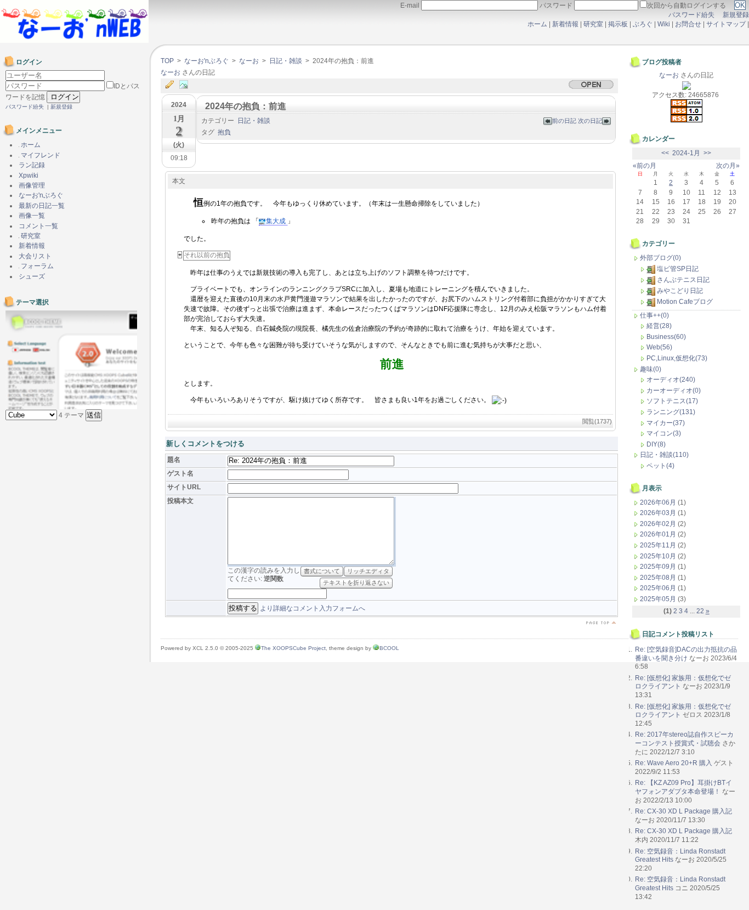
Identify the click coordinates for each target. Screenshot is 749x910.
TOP (167, 61)
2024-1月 (686, 153)
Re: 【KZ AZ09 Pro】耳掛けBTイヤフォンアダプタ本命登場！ (683, 787)
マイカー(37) (665, 423)
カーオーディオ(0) (673, 390)
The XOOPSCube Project (293, 648)
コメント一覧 (38, 226)
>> (707, 153)
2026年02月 (659, 524)
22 (700, 611)
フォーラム (36, 266)
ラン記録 (32, 165)
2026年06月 (659, 502)
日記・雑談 (285, 61)
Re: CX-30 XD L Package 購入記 (683, 811)
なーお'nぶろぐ (206, 61)
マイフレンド (39, 155)
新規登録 (736, 15)
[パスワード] (55, 86)
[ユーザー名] (55, 76)
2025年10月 (659, 556)
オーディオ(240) (670, 379)
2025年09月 (659, 566)
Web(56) (659, 347)
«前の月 (644, 165)
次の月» (728, 165)
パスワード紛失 (691, 15)
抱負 (224, 132)
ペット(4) (660, 466)
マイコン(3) (663, 433)
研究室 (593, 24)
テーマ (72, 415)
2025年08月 (659, 577)
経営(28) (659, 326)
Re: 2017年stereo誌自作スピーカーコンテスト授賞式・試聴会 (684, 739)
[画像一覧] (186, 85)
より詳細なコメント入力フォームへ (312, 608)
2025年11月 (659, 545)
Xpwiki (28, 175)
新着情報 (565, 24)
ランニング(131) (670, 412)
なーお (249, 61)
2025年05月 (659, 599)
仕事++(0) (654, 315)
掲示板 (618, 24)
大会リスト (35, 256)
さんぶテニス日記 (683, 280)
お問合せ (688, 24)
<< (665, 153)
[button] (94, 415)
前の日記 (565, 120)
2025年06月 (659, 588)
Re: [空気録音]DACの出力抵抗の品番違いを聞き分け (686, 654)
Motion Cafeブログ (685, 302)
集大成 (276, 221)
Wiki (663, 24)
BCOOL (389, 648)
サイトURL (184, 487)
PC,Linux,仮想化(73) (676, 358)
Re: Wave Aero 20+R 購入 (673, 763)
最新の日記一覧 (42, 206)
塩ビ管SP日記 (678, 269)
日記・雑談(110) (664, 455)
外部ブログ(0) (660, 258)
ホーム (537, 24)
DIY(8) (656, 444)
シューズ (32, 276)
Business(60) (666, 337)
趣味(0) (650, 369)
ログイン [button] (63, 97)
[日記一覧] (172, 85)
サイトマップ (726, 24)
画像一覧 (32, 215)
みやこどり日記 (680, 291)
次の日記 (590, 120)
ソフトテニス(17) (672, 401)
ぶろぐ (642, 24)
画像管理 (32, 185)
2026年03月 (659, 513)
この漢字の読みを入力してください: (264, 575)
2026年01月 (659, 534)
